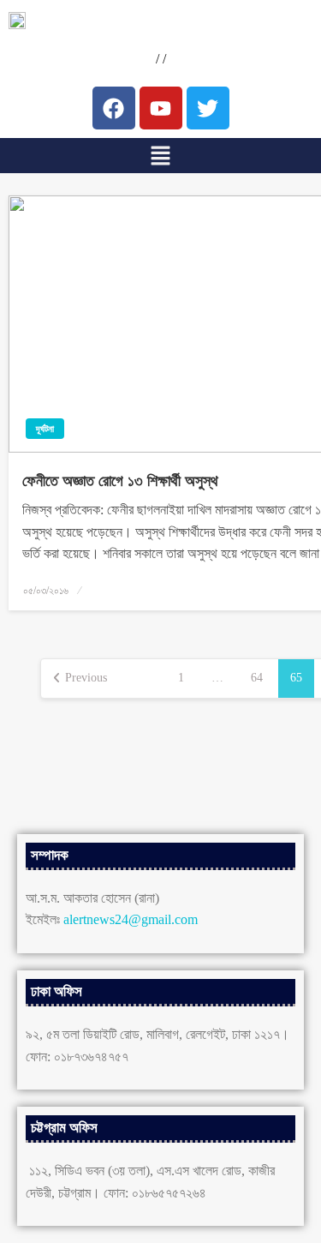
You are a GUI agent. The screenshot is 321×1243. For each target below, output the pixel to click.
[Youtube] (161, 108)
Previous (86, 677)
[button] (160, 155)
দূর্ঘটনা (45, 428)
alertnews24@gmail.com (130, 919)
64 (257, 677)
